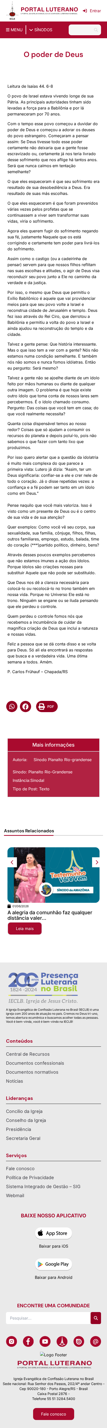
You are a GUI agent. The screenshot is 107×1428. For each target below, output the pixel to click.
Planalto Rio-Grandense (50, 771)
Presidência (18, 1129)
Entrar (95, 10)
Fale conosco (20, 1168)
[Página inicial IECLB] (12, 10)
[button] (11, 706)
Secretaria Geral (23, 1138)
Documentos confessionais (35, 1063)
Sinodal (37, 780)
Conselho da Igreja (26, 1120)
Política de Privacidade (30, 1177)
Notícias (14, 1081)
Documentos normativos (32, 1072)
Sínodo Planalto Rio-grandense (63, 759)
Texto (44, 788)
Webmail (15, 1195)
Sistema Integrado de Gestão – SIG (43, 1186)
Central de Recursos (28, 1054)
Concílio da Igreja (24, 1111)
